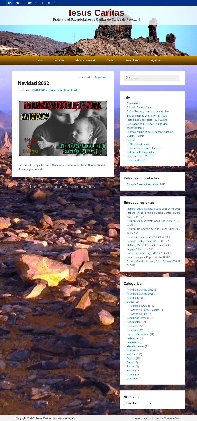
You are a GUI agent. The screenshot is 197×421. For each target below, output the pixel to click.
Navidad (57, 165)
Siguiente (103, 77)
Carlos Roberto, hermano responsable (148, 111)
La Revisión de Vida (138, 144)
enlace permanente (32, 169)
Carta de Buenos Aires (139, 107)
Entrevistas (133, 330)
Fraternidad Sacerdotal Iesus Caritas (147, 119)
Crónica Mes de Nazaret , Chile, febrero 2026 (152, 261)
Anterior (86, 77)
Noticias (59, 60)
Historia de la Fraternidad (140, 152)
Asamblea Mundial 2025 (140, 293)
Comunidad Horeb (136, 317)
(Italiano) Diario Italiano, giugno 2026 (147, 208)
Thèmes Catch (172, 418)
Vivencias (132, 378)
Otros (130, 362)
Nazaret (131, 140)
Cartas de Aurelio (140, 305)
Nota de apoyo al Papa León (142, 257)
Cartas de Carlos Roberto (145, 309)
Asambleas (133, 60)
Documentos (134, 322)
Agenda (156, 60)
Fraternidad (133, 338)
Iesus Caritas (96, 13)
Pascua (131, 366)
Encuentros (133, 326)
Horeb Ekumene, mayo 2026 (142, 253)
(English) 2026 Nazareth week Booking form (151, 220)
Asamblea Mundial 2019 (140, 289)
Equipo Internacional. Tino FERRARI (147, 115)
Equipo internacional (138, 334)
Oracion (131, 358)
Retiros (130, 370)
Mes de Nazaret (85, 60)
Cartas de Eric (139, 313)
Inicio (40, 60)
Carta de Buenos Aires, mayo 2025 (146, 184)
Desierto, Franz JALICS (140, 156)
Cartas (111, 60)
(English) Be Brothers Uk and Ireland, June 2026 (153, 229)
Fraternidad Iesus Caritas (64, 90)
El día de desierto (136, 160)
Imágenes (132, 342)
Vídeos (130, 374)
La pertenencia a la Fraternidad (144, 148)
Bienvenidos (133, 103)
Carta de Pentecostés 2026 (142, 241)
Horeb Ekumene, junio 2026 (142, 237)
